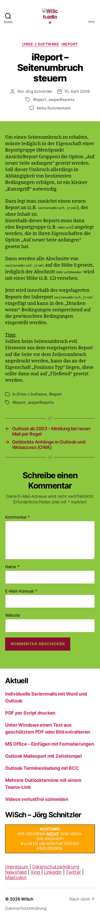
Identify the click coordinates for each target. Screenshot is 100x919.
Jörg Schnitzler (38, 91)
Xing (35, 872)
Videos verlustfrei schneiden (36, 799)
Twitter (73, 872)
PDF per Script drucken (30, 713)
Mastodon (16, 877)
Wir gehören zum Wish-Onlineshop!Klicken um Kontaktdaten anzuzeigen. (50, 839)
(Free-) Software (40, 44)
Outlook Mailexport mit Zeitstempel (43, 756)
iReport (70, 44)
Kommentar (17, 517)
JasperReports (61, 99)
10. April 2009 (76, 91)
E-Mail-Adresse (21, 591)
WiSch (27, 899)
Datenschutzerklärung (55, 866)
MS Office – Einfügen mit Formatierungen (49, 744)
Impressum (16, 866)
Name (12, 567)
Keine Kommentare (54, 108)
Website (12, 615)
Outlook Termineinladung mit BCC (42, 768)
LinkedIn (53, 872)
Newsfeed (16, 872)
